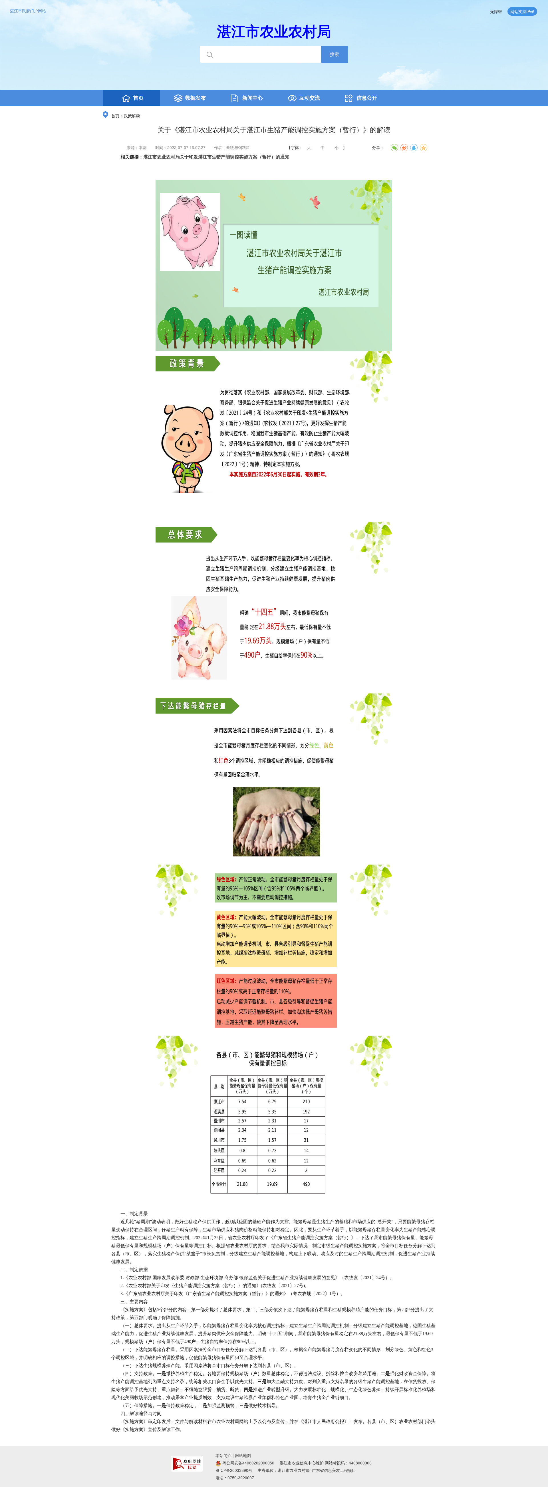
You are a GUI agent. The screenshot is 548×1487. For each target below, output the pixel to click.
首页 (115, 116)
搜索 (334, 54)
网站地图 (243, 1455)
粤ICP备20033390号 (233, 1470)
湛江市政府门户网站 (28, 10)
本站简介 (223, 1455)
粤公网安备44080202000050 (247, 1463)
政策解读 (132, 116)
